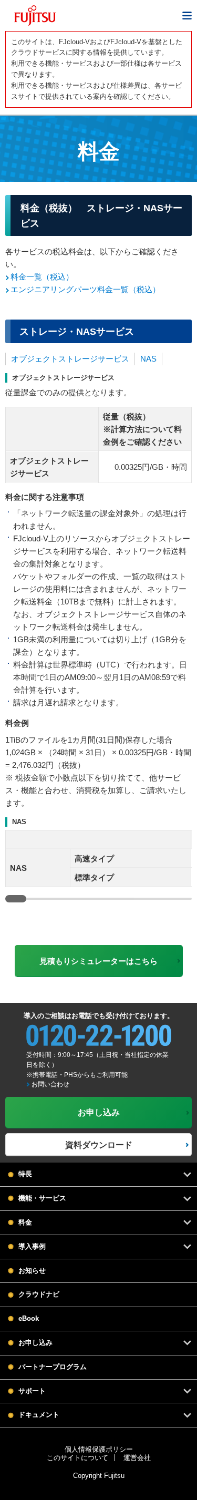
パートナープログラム (52, 1367)
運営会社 (137, 1458)
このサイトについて (77, 1458)
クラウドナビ (38, 1294)
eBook (28, 1318)
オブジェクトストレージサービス (70, 358)
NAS (148, 358)
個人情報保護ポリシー (99, 1449)
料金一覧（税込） (42, 276)
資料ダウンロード (98, 1145)
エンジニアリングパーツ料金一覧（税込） (85, 289)
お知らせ (32, 1271)
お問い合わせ (50, 1084)
